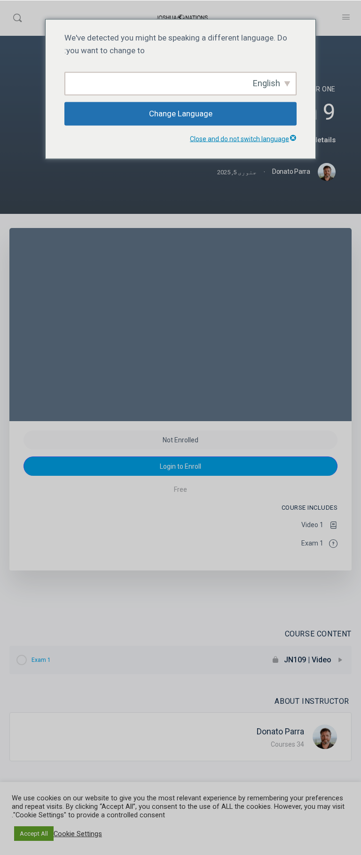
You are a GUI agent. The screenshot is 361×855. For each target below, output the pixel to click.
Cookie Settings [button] (78, 834)
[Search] (17, 18)
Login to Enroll (180, 466)
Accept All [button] (34, 833)
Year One (319, 89)
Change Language (180, 113)
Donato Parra (280, 731)
